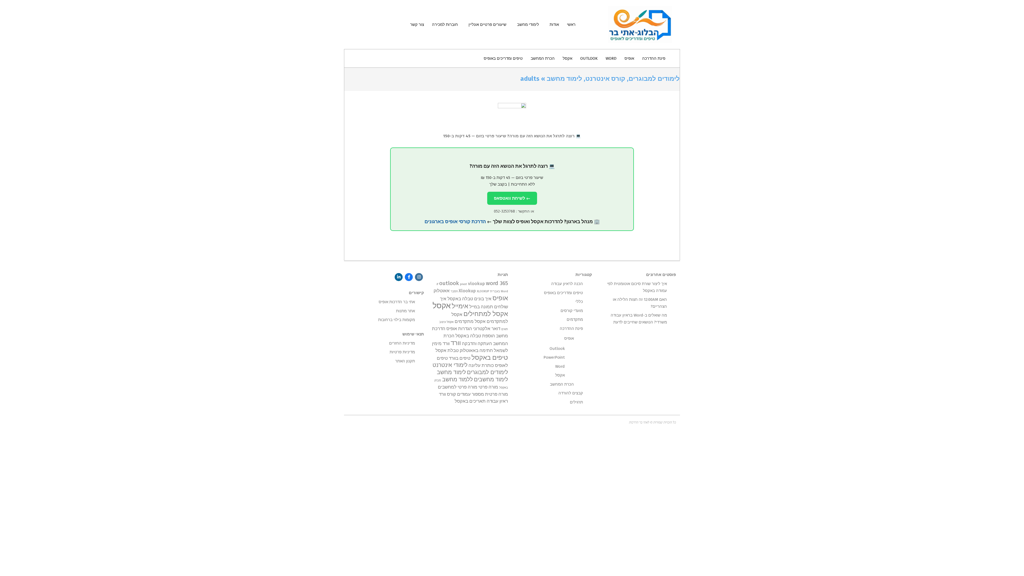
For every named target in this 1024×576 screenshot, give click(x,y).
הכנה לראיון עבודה (567, 283)
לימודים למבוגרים (487, 372)
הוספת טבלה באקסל (475, 335)
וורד (456, 343)
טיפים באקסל (489, 357)
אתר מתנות (405, 311)
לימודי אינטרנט (450, 365)
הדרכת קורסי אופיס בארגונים (455, 222)
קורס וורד (447, 394)
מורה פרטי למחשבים (457, 387)
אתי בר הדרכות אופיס (397, 301)
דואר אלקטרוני (486, 328)
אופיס (500, 298)
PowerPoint (554, 357)
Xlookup (467, 290)
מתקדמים (575, 319)
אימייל (460, 306)
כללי (579, 301)
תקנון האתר (405, 361)
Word (560, 366)
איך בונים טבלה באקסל (469, 298)
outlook (449, 283)
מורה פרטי (488, 387)
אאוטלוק (442, 290)
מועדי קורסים (572, 310)
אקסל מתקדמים (470, 321)
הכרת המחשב (562, 384)
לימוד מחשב (451, 372)
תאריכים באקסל (470, 401)
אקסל (442, 305)
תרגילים (576, 402)
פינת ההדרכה (571, 328)
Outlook (557, 348)
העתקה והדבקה (477, 343)
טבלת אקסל (447, 350)
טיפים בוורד (459, 358)
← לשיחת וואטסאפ (512, 198)
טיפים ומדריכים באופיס (563, 292)
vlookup (476, 283)
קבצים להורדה (570, 393)
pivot (463, 284)
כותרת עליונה (481, 365)
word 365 (497, 283)
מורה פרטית (496, 394)
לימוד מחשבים (491, 379)
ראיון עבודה (497, 401)
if (437, 284)
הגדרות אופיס (459, 328)
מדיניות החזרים (402, 343)
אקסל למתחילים (485, 314)
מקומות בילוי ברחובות (396, 319)
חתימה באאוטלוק (476, 350)
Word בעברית (499, 291)
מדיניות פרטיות (402, 352)
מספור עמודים (470, 394)
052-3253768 (504, 211)
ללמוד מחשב (457, 379)
